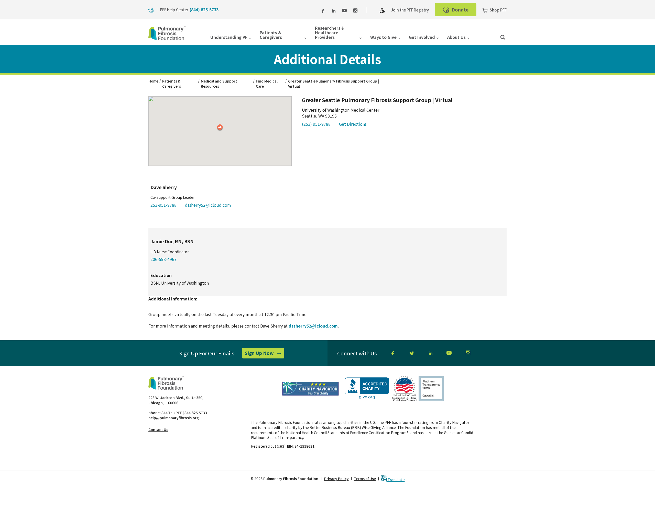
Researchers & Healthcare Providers (329, 33)
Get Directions (353, 124)
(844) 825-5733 (204, 9)
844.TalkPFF (171, 412)
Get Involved (422, 37)
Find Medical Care (267, 83)
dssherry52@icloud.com (208, 205)
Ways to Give (383, 37)
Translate (396, 479)
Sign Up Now (264, 353)
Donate (463, 11)
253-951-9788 (163, 205)
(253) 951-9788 (316, 124)
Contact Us (158, 429)
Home (153, 81)
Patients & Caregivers (271, 35)
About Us (456, 37)
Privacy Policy (336, 478)
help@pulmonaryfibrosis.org (173, 417)
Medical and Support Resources (219, 83)
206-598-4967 (163, 259)
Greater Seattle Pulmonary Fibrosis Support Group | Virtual (333, 83)
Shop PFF (498, 10)
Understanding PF (228, 37)
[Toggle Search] (503, 37)
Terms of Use (365, 478)
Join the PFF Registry (410, 10)
